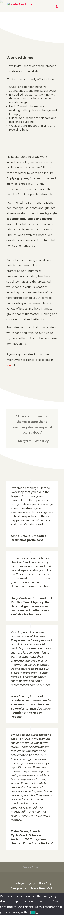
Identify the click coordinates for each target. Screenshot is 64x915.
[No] (37, 913)
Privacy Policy (30, 867)
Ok (32, 912)
